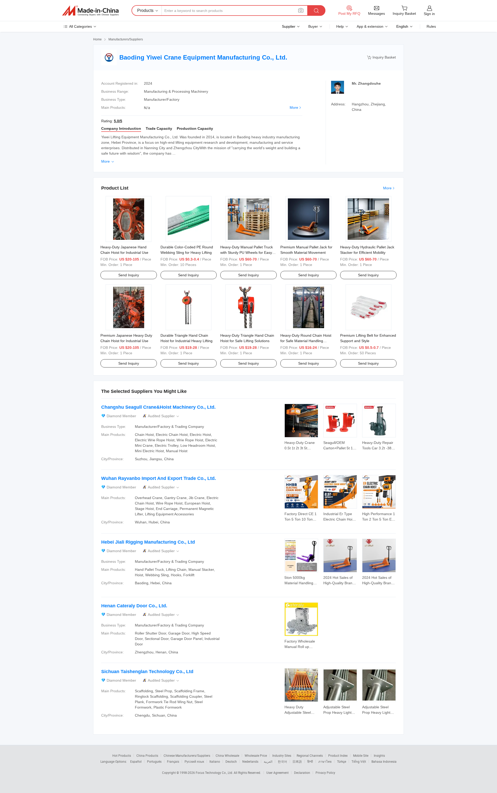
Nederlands (250, 761)
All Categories (80, 26)
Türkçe (341, 761)
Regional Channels (310, 755)
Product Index (338, 755)
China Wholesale (227, 755)
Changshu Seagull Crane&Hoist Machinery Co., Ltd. (158, 407)
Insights (379, 755)
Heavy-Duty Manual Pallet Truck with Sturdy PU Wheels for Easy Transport (246, 252)
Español (136, 761)
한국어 (282, 761)
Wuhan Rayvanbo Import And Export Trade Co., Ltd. (158, 478)
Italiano (214, 761)
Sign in (429, 14)
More (294, 107)
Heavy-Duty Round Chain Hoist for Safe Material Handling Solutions (305, 340)
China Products (147, 755)
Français (173, 761)
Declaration (302, 772)
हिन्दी (310, 761)
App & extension (370, 26)
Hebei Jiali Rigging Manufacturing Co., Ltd (148, 542)
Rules (431, 26)
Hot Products (121, 755)
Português (154, 761)
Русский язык (194, 761)
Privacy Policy (325, 772)
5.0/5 (118, 121)
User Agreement (277, 772)
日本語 (297, 761)
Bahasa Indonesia (384, 761)
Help (340, 26)
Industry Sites (281, 755)
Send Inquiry (128, 275)
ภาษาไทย (325, 761)
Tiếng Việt (359, 761)
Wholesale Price (256, 755)
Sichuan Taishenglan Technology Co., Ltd (147, 671)
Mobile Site (360, 755)
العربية (268, 761)
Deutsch (231, 761)
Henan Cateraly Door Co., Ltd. (134, 605)
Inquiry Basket (381, 57)
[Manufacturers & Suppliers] (90, 10)
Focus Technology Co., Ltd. (215, 772)
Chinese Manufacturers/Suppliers (187, 755)
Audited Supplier (164, 416)
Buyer (313, 26)
